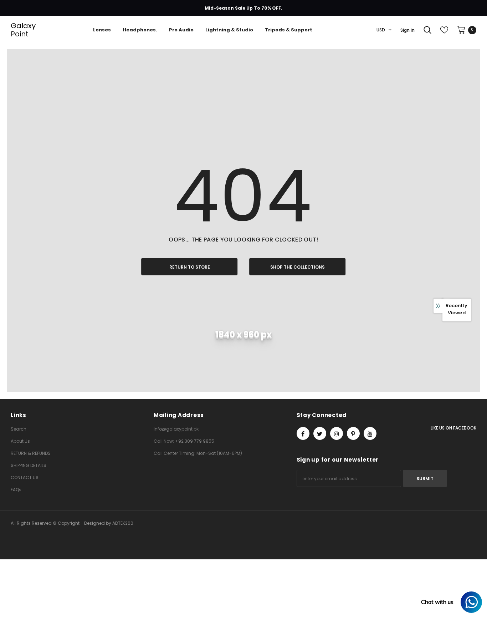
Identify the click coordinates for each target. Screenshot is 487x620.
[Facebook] (303, 433)
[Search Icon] (427, 30)
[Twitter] (319, 433)
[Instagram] (336, 433)
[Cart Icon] (461, 29)
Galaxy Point (20, 30)
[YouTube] (370, 433)
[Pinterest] (353, 433)
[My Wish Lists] (444, 30)
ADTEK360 (122, 523)
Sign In (407, 30)
